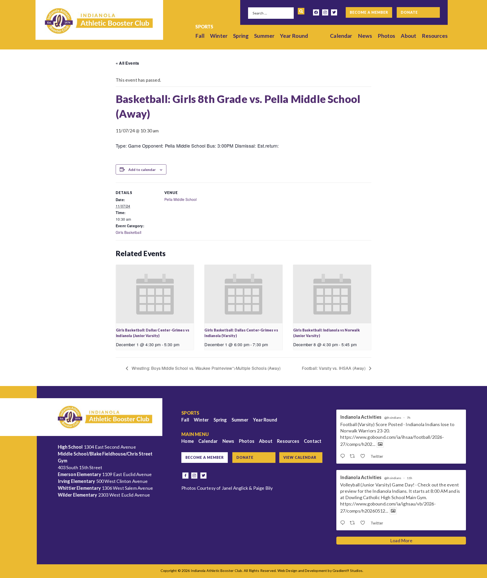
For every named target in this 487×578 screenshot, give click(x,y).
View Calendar (299, 457)
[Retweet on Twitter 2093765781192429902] (354, 456)
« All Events (127, 63)
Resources (435, 35)
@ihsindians (392, 417)
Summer (264, 35)
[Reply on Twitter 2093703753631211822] (344, 523)
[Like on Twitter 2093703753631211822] (364, 523)
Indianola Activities (360, 417)
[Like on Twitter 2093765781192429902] (364, 456)
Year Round (294, 35)
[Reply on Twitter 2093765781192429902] (344, 456)
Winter (219, 35)
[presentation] (155, 294)
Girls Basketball (128, 232)
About (408, 35)
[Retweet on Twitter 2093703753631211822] (354, 523)
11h (409, 478)
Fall (199, 35)
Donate (409, 12)
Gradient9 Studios (347, 570)
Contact (312, 441)
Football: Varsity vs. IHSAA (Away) (334, 368)
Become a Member (369, 12)
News (365, 35)
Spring (241, 35)
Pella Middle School (180, 199)
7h (408, 417)
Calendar (341, 35)
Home (187, 441)
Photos (386, 35)
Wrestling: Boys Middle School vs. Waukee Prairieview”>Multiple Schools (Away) (206, 368)
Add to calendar (142, 169)
